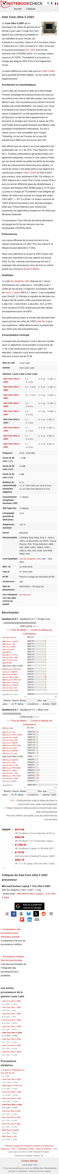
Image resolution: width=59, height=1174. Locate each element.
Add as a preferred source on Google (32, 906)
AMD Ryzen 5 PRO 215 (12, 1085)
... (55, 8)
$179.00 (19, 852)
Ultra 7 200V (29, 172)
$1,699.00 (20, 844)
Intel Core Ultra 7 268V (11, 1007)
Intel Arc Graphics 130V (30, 558)
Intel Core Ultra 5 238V (12, 1032)
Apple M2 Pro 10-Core (10, 655)
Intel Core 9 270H (8, 649)
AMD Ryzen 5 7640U (9, 748)
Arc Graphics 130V (20, 281)
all (12, 703)
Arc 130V (30, 49)
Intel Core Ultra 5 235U (11, 1079)
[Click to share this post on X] (36, 913)
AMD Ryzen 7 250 (8, 732)
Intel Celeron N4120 (9, 637)
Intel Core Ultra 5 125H (11, 1098)
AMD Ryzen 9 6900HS (10, 750)
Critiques (30, 8)
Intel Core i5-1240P (9, 762)
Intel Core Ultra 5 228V (10, 740)
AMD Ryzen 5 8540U (10, 1130)
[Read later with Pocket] (51, 913)
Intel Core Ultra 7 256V (11, 1026)
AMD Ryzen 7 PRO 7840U (11, 776)
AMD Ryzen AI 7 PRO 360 (11, 669)
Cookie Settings (29, 1160)
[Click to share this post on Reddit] (43, 913)
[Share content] (7, 914)
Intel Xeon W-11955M (9, 737)
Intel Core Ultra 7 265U (10, 773)
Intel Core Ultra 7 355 (9, 688)
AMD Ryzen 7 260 (8, 644)
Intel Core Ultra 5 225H (10, 690)
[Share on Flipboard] (22, 919)
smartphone (32, 703)
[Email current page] (37, 919)
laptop (20, 703)
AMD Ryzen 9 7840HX (10, 682)
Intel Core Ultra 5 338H (10, 677)
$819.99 (19, 829)
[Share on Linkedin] (29, 919)
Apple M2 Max (7, 662)
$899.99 (19, 837)
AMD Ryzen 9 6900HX (10, 760)
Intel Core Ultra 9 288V (11, 1001)
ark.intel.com (25, 594)
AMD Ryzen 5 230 (9, 1136)
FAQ (13, 1148)
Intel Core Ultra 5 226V (11, 1051)
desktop (46, 703)
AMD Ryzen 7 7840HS (10, 641)
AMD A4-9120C (7, 728)
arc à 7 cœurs (13, 292)
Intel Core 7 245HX (8, 647)
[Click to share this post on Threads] (21, 914)
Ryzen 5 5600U (32, 268)
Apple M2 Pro (7, 652)
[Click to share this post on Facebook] (13, 914)
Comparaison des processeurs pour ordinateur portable (11, 932)
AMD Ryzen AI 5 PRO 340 (11, 680)
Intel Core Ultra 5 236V (11, 1039)
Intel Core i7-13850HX (10, 672)
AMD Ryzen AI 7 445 (9, 753)
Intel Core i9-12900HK (10, 743)
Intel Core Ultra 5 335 (9, 660)
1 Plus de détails (17, 629)
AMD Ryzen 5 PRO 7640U (11, 745)
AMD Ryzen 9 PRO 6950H (11, 768)
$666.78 (19, 859)
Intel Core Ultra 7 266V (10, 657)
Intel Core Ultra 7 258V (10, 778)
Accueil (17, 8)
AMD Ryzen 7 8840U (9, 770)
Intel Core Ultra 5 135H (10, 765)
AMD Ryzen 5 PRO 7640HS (12, 735)
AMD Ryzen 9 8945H (9, 674)
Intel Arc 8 (42, 321)
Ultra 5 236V (48, 71)
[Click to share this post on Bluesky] (28, 914)
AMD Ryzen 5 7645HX (10, 685)
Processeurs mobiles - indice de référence (34, 1148)
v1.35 (3, 868)
